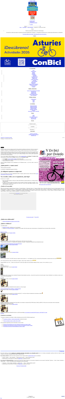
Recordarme (32, 129)
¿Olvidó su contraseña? (33, 133)
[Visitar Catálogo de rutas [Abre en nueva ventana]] (32, 19)
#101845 (16, 244)
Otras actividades (30, 27)
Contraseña (32, 126)
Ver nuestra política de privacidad (28, 34)
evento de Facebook (11, 228)
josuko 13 (13, 289)
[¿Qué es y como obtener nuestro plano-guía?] (32, 15)
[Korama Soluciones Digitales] (63, 396)
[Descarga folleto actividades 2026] (32, 66)
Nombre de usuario (32, 123)
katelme (11, 232)
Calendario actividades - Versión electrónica (11, 319)
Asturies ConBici (32, 0)
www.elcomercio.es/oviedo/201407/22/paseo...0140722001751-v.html (36, 312)
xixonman (13, 252)
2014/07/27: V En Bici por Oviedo (6, 137)
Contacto (31, 24)
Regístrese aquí (33, 135)
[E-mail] (63, 137)
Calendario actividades (33, 22)
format (62, 351)
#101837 (16, 289)
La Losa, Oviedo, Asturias (12, 158)
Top (1, 398)
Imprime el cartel (5, 227)
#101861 (13, 232)
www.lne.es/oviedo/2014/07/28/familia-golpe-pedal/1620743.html (11, 243)
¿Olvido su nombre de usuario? (34, 134)
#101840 (16, 278)
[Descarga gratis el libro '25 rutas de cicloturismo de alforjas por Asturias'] (32, 10)
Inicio (20, 27)
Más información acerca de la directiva (40, 34)
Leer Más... (2, 313)
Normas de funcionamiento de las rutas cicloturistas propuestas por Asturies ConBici (17, 324)
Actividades (24, 27)
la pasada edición (23, 156)
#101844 (16, 252)
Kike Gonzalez (12, 244)
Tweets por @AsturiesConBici (21, 365)
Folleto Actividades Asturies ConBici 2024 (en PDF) (12, 320)
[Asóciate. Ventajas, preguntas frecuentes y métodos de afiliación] (32, 6)
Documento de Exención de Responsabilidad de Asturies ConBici (14, 326)
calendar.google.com (31, 355)
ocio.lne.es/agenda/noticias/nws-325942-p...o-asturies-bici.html (11, 288)
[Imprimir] (62, 137)
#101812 (16, 304)
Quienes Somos (32, 20)
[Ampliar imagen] (51, 183)
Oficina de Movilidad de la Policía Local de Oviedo (11, 221)
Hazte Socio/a (32, 21)
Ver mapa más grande (29, 217)
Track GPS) (37, 217)
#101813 (16, 294)
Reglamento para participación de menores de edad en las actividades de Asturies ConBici (17, 325)
